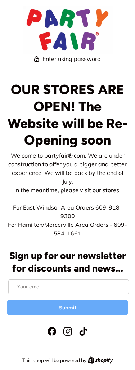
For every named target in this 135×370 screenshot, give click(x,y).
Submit (67, 307)
